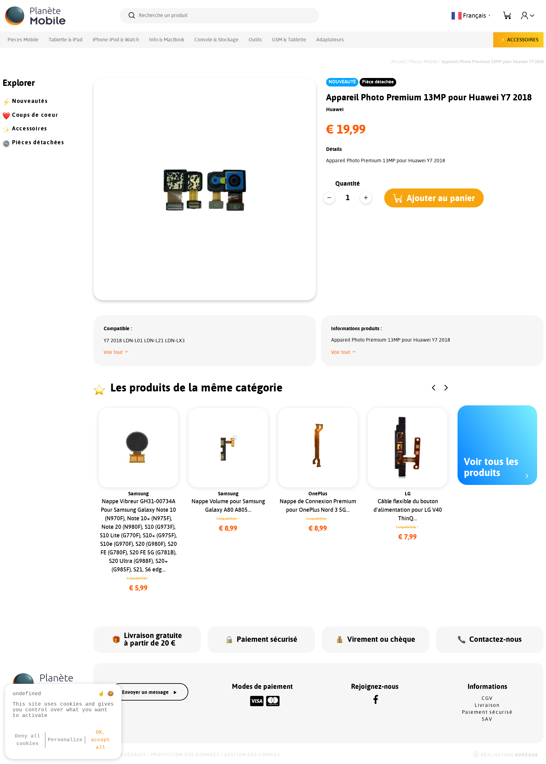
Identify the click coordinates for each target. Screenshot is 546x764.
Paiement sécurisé (487, 712)
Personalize (65, 740)
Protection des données (185, 755)
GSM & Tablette (289, 39)
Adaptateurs (330, 39)
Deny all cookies (27, 740)
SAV (487, 719)
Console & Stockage (216, 39)
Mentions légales (121, 755)
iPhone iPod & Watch (116, 39)
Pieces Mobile (23, 39)
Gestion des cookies (252, 755)
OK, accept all (100, 740)
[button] (434, 197)
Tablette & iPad (65, 39)
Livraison (487, 705)
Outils (255, 39)
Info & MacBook (166, 39)
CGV (487, 698)
